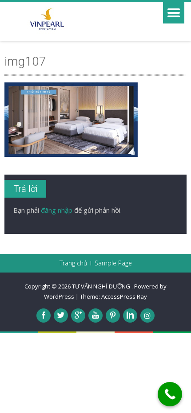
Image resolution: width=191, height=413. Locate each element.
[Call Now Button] (170, 394)
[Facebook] (43, 315)
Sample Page (113, 263)
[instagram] (147, 315)
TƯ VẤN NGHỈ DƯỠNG (101, 286)
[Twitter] (61, 315)
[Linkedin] (130, 315)
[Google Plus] (78, 315)
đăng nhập (56, 210)
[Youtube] (95, 315)
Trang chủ (73, 263)
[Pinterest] (113, 315)
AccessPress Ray (124, 296)
